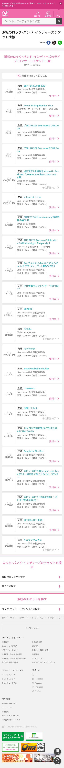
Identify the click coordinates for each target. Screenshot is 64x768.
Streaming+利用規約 (9, 646)
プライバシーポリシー (10, 650)
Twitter (54, 43)
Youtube (38, 683)
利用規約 (5, 642)
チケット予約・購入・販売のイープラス (5, 13)
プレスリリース (7, 707)
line (60, 43)
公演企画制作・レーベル (11, 719)
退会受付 (35, 646)
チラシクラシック (8, 679)
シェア (48, 43)
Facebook (39, 679)
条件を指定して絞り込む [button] (34, 75)
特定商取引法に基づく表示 (12, 654)
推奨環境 (35, 654)
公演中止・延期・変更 (40, 650)
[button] (59, 576)
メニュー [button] (58, 16)
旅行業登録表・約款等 (10, 662)
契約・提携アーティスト (11, 715)
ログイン (37, 16)
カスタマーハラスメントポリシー (44, 662)
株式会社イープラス (9, 703)
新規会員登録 (37, 642)
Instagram (39, 687)
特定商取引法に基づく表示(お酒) (14, 658)
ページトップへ (32, 628)
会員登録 (48, 16)
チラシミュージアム (9, 683)
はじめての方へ (37, 658)
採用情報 (5, 711)
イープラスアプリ (8, 674)
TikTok (38, 691)
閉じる (60, 3)
